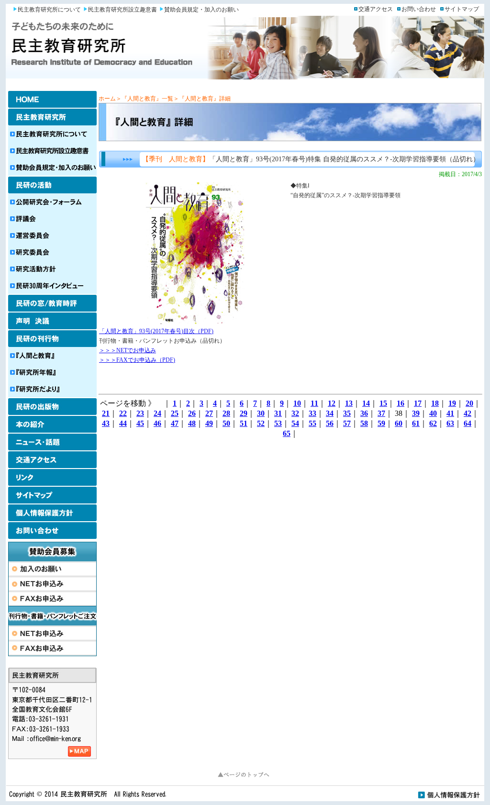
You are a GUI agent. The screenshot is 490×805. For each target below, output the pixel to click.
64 (467, 423)
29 (243, 413)
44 (123, 423)
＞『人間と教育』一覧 (144, 98)
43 (106, 423)
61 (416, 423)
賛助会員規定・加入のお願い (201, 9)
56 (330, 423)
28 (226, 413)
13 (349, 403)
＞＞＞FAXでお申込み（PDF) (137, 360)
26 (192, 413)
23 (140, 413)
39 (416, 413)
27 (209, 413)
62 (433, 423)
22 (123, 413)
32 (295, 413)
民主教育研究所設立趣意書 (122, 9)
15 (383, 403)
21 (106, 413)
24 (157, 413)
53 (278, 423)
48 (192, 423)
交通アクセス (375, 9)
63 (450, 423)
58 (364, 423)
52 (261, 423)
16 (400, 403)
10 (297, 403)
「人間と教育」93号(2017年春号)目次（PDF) (156, 331)
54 (295, 423)
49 (209, 423)
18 (435, 403)
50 (226, 423)
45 (140, 423)
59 (381, 423)
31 (278, 413)
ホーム (107, 98)
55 (312, 423)
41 (450, 413)
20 (469, 403)
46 (157, 423)
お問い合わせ (418, 9)
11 (314, 403)
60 (398, 423)
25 (174, 413)
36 (364, 413)
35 (347, 413)
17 (418, 403)
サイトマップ (462, 9)
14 (366, 403)
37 (381, 413)
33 (312, 413)
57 (347, 423)
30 (261, 413)
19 (452, 403)
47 (174, 423)
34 (330, 413)
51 (243, 423)
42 (467, 413)
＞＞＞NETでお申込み (127, 350)
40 (433, 413)
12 (331, 403)
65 (286, 433)
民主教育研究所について (49, 9)
